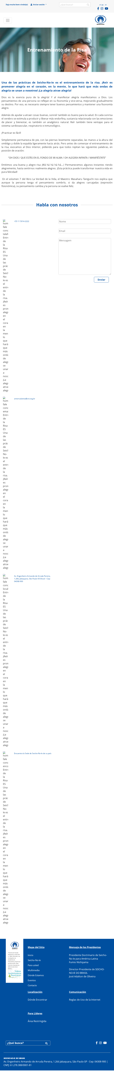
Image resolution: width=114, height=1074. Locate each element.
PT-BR (101, 5)
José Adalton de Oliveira (82, 976)
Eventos (32, 980)
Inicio (30, 955)
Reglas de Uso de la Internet (84, 999)
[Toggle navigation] (8, 20)
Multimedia (33, 970)
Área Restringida (37, 1021)
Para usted (33, 965)
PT (106, 5)
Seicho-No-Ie (34, 960)
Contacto (32, 985)
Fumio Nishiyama (78, 962)
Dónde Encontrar (37, 999)
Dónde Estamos (36, 975)
